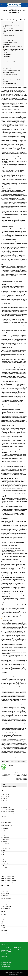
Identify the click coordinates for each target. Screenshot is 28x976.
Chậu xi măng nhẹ (4, 828)
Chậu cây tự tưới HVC (5, 893)
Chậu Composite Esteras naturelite (7, 811)
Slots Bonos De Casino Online (8, 35)
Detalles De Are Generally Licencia (9, 37)
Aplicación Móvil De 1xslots (8, 72)
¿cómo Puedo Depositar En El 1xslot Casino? (11, 70)
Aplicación (5, 52)
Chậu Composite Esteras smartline (7, 809)
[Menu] (1, 4)
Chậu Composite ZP (5, 805)
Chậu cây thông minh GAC (6, 904)
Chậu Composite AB (5, 794)
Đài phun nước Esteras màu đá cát (7, 876)
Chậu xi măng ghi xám (5, 935)
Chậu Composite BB (5, 796)
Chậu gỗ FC (3, 916)
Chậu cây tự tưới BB (4, 889)
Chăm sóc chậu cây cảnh (6, 962)
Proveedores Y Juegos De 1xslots (9, 40)
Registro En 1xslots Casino (8, 28)
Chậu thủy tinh (3, 854)
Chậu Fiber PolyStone (5, 837)
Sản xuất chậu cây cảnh (5, 964)
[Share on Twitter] (14, 757)
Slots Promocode (6, 66)
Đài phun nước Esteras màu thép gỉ (7, 882)
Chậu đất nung (3, 865)
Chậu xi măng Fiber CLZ (5, 848)
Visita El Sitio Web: (6, 56)
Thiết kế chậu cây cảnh (5, 966)
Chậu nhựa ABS (4, 841)
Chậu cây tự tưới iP (4, 895)
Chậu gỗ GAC (3, 859)
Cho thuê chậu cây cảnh (5, 960)
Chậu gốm (3, 850)
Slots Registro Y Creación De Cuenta (10, 42)
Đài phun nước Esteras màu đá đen (7, 878)
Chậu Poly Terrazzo (5, 839)
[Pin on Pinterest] (16, 757)
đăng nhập (8, 786)
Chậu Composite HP (5, 798)
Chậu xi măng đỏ (4, 933)
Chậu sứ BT (3, 925)
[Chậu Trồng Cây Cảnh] (14, 5)
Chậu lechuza (3, 869)
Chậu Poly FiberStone (5, 835)
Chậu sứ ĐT (3, 927)
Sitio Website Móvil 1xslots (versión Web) (11, 64)
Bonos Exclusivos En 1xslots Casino (10, 74)
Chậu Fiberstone (4, 832)
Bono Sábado (5, 81)
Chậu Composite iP (4, 802)
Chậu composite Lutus (5, 807)
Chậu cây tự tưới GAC (5, 891)
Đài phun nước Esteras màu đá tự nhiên (8, 880)
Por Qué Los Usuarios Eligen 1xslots (10, 38)
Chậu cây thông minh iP (5, 908)
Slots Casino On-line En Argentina (9, 83)
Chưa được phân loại (14, 9)
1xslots (25, 149)
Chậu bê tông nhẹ (4, 830)
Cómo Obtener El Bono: (7, 54)
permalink (24, 761)
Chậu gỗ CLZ (3, 914)
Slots (4, 33)
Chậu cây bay (3, 861)
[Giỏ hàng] (26, 4)
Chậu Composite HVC (5, 800)
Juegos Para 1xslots (7, 68)
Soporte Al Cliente (6, 44)
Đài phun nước (3, 856)
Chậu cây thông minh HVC (6, 906)
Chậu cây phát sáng (4, 863)
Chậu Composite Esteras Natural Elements (9, 813)
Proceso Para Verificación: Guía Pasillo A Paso (12, 79)
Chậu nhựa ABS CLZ (5, 843)
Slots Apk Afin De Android (8, 77)
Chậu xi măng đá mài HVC (6, 822)
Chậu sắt (2, 852)
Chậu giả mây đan (4, 867)
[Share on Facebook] (12, 757)
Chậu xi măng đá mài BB (5, 820)
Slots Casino (5, 58)
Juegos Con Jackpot (7, 76)
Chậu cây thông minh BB (5, 901)
